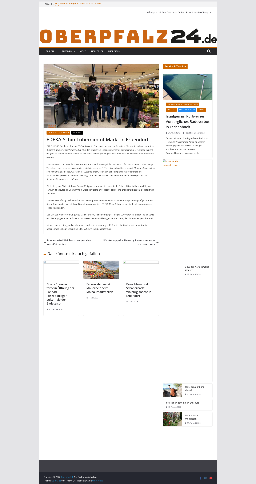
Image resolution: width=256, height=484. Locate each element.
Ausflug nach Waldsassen (191, 417)
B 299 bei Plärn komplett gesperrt (197, 268)
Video (83, 51)
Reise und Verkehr (187, 110)
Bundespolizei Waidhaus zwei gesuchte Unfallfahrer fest (69, 242)
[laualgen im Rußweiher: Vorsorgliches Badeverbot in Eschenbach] (187, 87)
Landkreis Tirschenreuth (58, 133)
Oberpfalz (171, 110)
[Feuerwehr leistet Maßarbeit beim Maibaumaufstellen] (101, 262)
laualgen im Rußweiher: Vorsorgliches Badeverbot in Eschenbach (187, 121)
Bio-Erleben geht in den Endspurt (182, 402)
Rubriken (67, 51)
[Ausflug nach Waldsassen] (172, 419)
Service (202, 110)
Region (50, 51)
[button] (55, 51)
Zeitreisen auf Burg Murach (194, 388)
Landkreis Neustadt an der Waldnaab (182, 104)
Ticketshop (97, 51)
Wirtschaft (77, 133)
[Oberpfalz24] (128, 29)
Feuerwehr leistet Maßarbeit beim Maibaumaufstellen (99, 288)
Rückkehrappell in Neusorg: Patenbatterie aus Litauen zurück (129, 242)
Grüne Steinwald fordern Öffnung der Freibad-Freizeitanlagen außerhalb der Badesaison (60, 293)
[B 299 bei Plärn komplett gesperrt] (172, 270)
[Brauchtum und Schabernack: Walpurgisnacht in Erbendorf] (141, 262)
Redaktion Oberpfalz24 (195, 133)
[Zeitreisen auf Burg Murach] (172, 391)
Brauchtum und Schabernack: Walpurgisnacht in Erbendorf (138, 290)
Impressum (114, 51)
